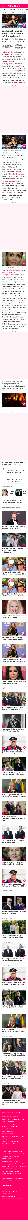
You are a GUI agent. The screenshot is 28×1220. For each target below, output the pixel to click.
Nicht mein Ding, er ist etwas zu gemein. (14, 480)
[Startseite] (14, 6)
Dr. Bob (16, 66)
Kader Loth (5, 57)
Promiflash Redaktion (19, 39)
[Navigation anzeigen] (2, 5)
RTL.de (4, 391)
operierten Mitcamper (9, 310)
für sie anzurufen (19, 174)
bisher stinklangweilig (9, 181)
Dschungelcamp (10, 52)
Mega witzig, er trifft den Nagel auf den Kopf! (15, 471)
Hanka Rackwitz (19, 303)
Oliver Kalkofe (17, 82)
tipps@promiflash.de (14, 502)
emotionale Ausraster (14, 270)
